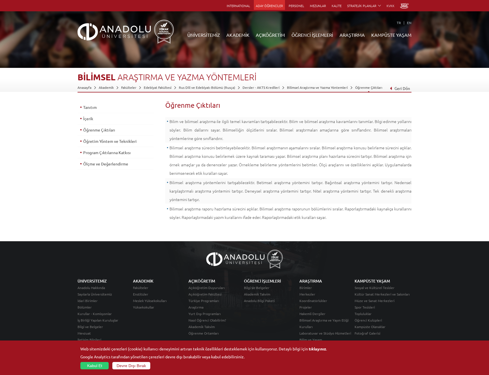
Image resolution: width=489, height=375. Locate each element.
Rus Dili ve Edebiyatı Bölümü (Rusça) (207, 87)
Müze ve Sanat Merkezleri (374, 300)
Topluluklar (363, 313)
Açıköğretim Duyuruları (206, 287)
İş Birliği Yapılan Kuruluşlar (98, 320)
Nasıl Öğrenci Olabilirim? (207, 320)
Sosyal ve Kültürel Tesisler (374, 287)
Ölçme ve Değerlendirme (105, 163)
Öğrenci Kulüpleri (368, 320)
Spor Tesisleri (365, 307)
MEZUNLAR (318, 5)
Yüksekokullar (143, 307)
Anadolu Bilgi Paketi (259, 300)
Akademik (106, 87)
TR (399, 22)
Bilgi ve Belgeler (90, 326)
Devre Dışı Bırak (131, 365)
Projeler (305, 307)
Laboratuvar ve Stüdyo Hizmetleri (325, 333)
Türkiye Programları (203, 300)
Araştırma (195, 307)
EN (409, 22)
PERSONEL (296, 5)
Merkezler (307, 294)
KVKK (390, 5)
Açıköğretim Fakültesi (205, 294)
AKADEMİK (237, 35)
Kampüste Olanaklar (370, 326)
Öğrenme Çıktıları (368, 87)
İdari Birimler (88, 300)
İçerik (88, 118)
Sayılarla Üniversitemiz (95, 294)
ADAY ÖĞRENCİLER (269, 5)
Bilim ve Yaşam (310, 339)
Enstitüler (140, 294)
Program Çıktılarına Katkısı (107, 152)
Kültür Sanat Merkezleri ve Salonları (382, 294)
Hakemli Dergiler (312, 313)
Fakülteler (128, 87)
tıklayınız (317, 348)
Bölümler (85, 307)
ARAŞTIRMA (352, 35)
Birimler (305, 287)
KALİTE (337, 5)
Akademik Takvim (201, 326)
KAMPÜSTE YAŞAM (391, 35)
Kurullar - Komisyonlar (95, 313)
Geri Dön (402, 88)
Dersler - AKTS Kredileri (261, 87)
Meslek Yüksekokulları (150, 300)
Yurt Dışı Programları (204, 313)
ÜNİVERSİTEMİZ (203, 35)
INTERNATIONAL (238, 5)
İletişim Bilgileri (89, 339)
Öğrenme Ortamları (203, 333)
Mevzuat (84, 333)
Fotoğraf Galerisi (367, 333)
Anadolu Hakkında (91, 287)
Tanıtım (90, 107)
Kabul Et (94, 365)
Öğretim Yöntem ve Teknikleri (110, 141)
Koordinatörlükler (313, 300)
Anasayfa (84, 87)
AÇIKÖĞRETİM (270, 35)
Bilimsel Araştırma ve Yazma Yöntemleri (317, 87)
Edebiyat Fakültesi (157, 87)
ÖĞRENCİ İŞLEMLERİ (312, 35)
